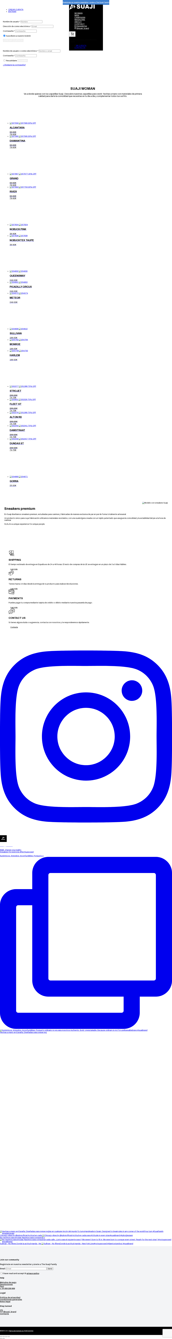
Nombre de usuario (11, 22)
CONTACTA (79, 48)
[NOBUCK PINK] (19, 225)
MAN (76, 15)
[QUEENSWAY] (19, 271)
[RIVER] (19, 187)
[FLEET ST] (19, 400)
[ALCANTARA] (19, 123)
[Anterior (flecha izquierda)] (1, 1338)
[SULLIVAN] (19, 329)
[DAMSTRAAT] (19, 426)
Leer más (14, 569)
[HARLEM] (19, 351)
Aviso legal (5, 1302)
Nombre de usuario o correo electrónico (20, 51)
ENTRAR (12, 12)
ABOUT (78, 22)
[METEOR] (19, 293)
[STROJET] (19, 386)
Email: (3, 1269)
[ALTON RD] (19, 413)
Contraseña (9, 31)
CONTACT (79, 24)
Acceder (22, 60)
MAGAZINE (79, 20)
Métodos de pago (8, 1282)
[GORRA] (19, 477)
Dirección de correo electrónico (17, 26)
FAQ (2, 1287)
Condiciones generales (11, 1300)
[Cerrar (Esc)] (1, 1336)
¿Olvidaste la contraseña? (14, 65)
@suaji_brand (82, 28)
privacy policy (33, 1273)
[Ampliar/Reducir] (9, 1336)
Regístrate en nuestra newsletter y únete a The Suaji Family (86, 2)
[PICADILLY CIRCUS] (19, 282)
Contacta (14, 627)
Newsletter (81, 26)
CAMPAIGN (79, 17)
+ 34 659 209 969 (7, 1289)
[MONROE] (19, 340)
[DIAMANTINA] (19, 136)
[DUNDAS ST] (19, 439)
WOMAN (78, 13)
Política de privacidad (10, 1298)
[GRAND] (19, 174)
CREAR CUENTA (15, 10)
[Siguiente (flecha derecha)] (4, 1338)
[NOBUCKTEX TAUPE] (19, 236)
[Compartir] (4, 1336)
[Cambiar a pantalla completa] (6, 1336)
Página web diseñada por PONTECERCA (21, 1331)
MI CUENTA (81, 46)
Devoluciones (6, 1285)
